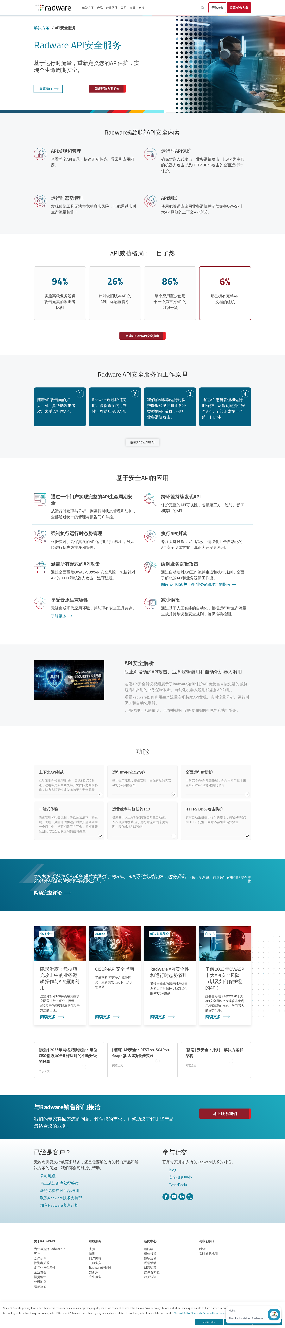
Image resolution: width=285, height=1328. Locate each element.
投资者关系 (41, 1263)
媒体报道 (150, 1253)
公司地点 (48, 1176)
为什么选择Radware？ (49, 1249)
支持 (141, 7)
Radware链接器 (100, 1267)
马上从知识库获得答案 (59, 1183)
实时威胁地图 (208, 1253)
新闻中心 (150, 1241)
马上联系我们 (225, 1113)
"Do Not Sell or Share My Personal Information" (201, 1313)
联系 (239, 7)
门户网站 (95, 1258)
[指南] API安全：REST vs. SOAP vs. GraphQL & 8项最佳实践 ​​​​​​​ (141, 1057)
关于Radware (45, 1241)
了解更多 (58, 616)
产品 (100, 7)
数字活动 (150, 1258)
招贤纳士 (40, 1277)
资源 (132, 7)
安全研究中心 (180, 1177)
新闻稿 (148, 1249)
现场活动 (150, 1263)
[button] (202, 8)
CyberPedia (178, 1185)
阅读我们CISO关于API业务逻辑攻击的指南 (195, 584)
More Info (209, 1322)
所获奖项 (150, 1267)
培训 (92, 1253)
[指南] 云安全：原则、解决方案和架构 (214, 1057)
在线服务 (95, 1241)
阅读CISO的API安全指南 (142, 336)
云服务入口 (96, 1263)
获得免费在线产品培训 (59, 1191)
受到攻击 (217, 7)
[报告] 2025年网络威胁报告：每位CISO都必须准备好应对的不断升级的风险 (68, 1060)
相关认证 (150, 1277)
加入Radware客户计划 (59, 1205)
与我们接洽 (207, 1241)
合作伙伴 (111, 7)
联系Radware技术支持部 (61, 1198)
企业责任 (40, 1272)
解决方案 (88, 7)
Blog (172, 1170)
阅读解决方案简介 (107, 88)
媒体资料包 (152, 1272)
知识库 (93, 1272)
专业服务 (95, 1277)
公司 (123, 7)
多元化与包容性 (45, 1267)
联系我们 (46, 89)
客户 (37, 1253)
